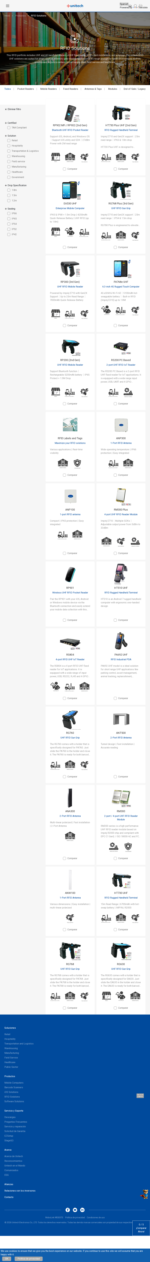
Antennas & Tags (93, 89)
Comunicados (11, 1170)
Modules (112, 89)
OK (6, 1258)
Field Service (11, 1057)
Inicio (7, 15)
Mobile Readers (48, 89)
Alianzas (8, 1184)
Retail (7, 1034)
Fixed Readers (70, 89)
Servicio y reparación (15, 1126)
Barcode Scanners (13, 1087)
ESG (6, 1175)
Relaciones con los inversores (19, 1190)
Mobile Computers (13, 1082)
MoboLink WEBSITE (54, 1217)
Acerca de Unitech (13, 1156)
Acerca (7, 1149)
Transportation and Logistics (19, 1043)
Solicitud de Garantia (14, 1131)
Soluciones (10, 1027)
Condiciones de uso (96, 1217)
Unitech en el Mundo (14, 1165)
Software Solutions (14, 1101)
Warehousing (11, 1048)
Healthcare (9, 1062)
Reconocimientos (13, 1161)
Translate (143, 7)
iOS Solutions (11, 1092)
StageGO (8, 1140)
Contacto (8, 1197)
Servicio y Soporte (13, 1110)
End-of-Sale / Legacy (135, 89)
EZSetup (8, 1135)
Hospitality (10, 1039)
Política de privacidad (29, 1258)
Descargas (10, 1117)
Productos (20, 15)
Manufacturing (11, 1053)
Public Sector (11, 1067)
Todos (7, 89)
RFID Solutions (38, 15)
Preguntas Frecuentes (15, 1121)
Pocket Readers (25, 89)
